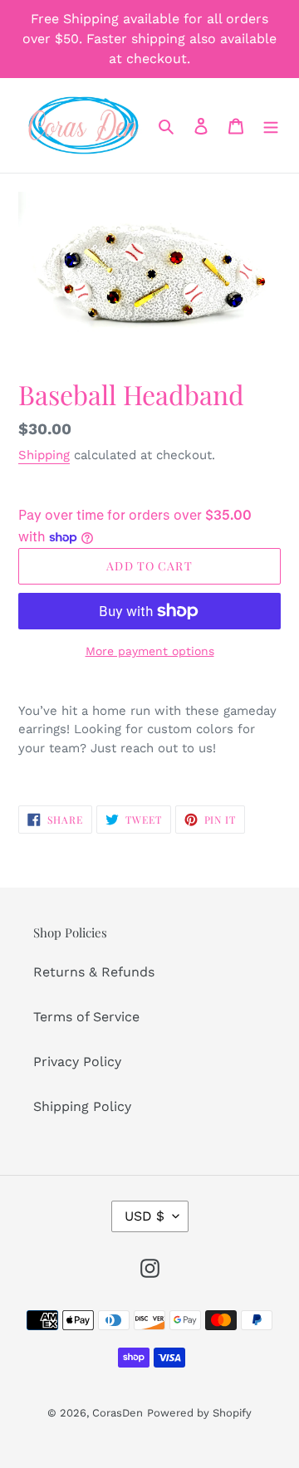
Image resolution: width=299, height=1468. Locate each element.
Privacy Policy (77, 1061)
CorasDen (117, 1413)
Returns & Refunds (93, 972)
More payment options (150, 651)
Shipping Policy (82, 1106)
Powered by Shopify (199, 1413)
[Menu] (270, 125)
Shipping (44, 455)
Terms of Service (86, 1017)
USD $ (144, 1216)
